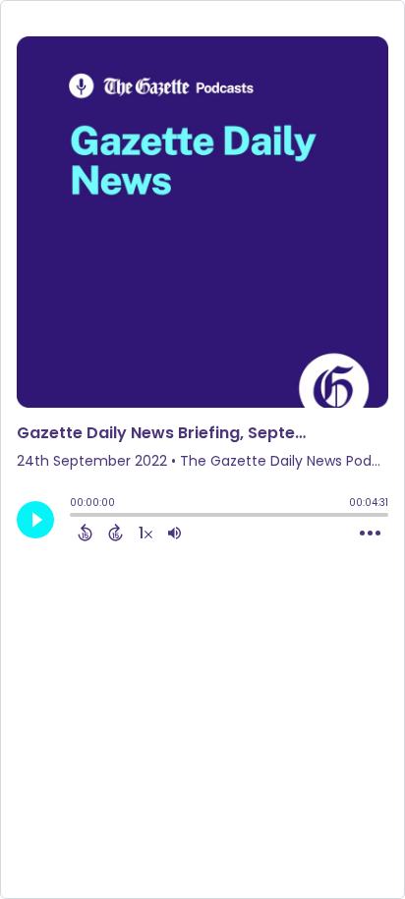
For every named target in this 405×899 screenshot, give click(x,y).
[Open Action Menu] (370, 533)
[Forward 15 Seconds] (115, 532)
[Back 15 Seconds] (85, 532)
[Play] (35, 519)
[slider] (75, 517)
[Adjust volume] (174, 532)
